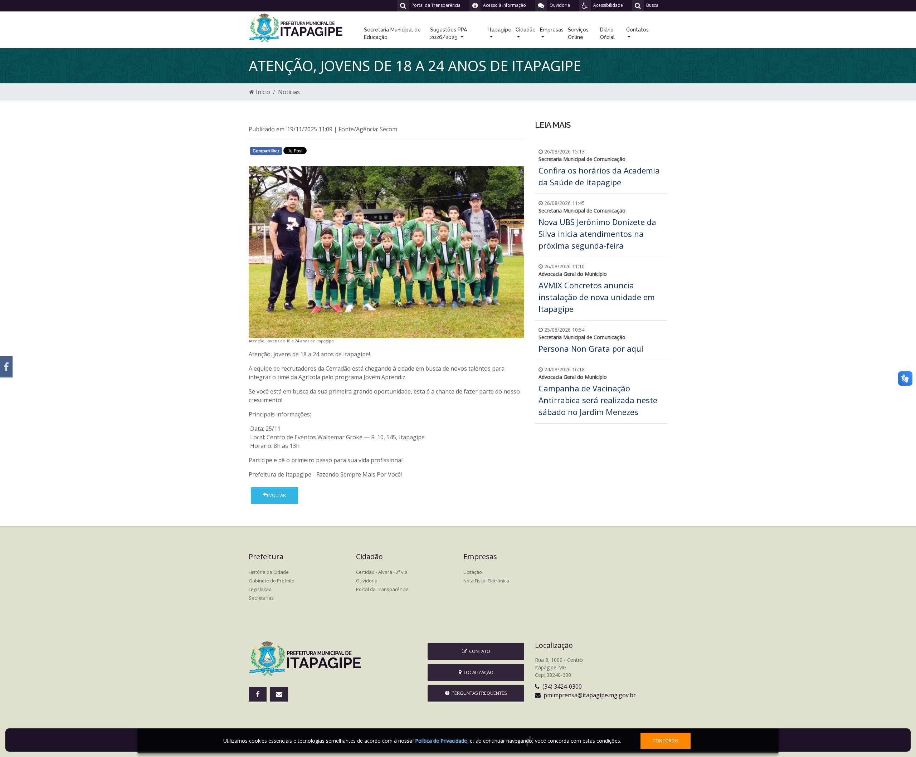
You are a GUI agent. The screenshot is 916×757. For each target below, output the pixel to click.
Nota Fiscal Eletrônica (486, 580)
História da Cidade (269, 572)
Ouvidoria (366, 580)
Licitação (472, 572)
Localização (477, 672)
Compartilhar (266, 150)
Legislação (260, 589)
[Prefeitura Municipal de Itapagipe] (297, 27)
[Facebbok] (258, 694)
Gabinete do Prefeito (271, 580)
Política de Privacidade (441, 740)
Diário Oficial (607, 33)
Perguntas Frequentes (478, 693)
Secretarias (261, 598)
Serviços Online (578, 33)
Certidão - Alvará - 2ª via (382, 572)
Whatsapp (333, 152)
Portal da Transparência (382, 589)
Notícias (289, 92)
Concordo (665, 740)
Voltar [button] (277, 495)
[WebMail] (279, 694)
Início (262, 92)
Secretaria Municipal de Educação (392, 33)
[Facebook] (6, 366)
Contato (478, 651)
